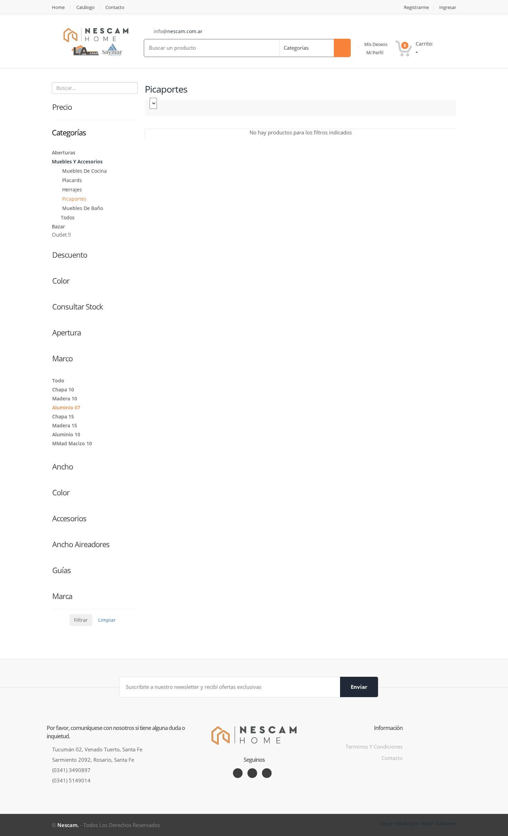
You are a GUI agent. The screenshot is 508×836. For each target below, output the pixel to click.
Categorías (296, 47)
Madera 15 (64, 425)
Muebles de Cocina (84, 171)
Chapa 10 (63, 389)
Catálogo (85, 7)
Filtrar (81, 620)
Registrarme (416, 7)
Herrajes (71, 189)
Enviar (359, 686)
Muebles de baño (82, 208)
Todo (58, 380)
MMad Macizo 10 (72, 443)
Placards (71, 180)
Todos (68, 217)
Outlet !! (61, 234)
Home (58, 7)
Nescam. (68, 824)
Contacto (114, 7)
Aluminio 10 (66, 434)
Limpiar (107, 620)
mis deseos (375, 44)
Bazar (58, 226)
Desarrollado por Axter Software (417, 823)
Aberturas (63, 152)
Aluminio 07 (66, 407)
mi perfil (374, 52)
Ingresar (447, 7)
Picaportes (73, 199)
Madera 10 (64, 398)
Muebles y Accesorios (77, 161)
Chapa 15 (63, 416)
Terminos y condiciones (374, 746)
